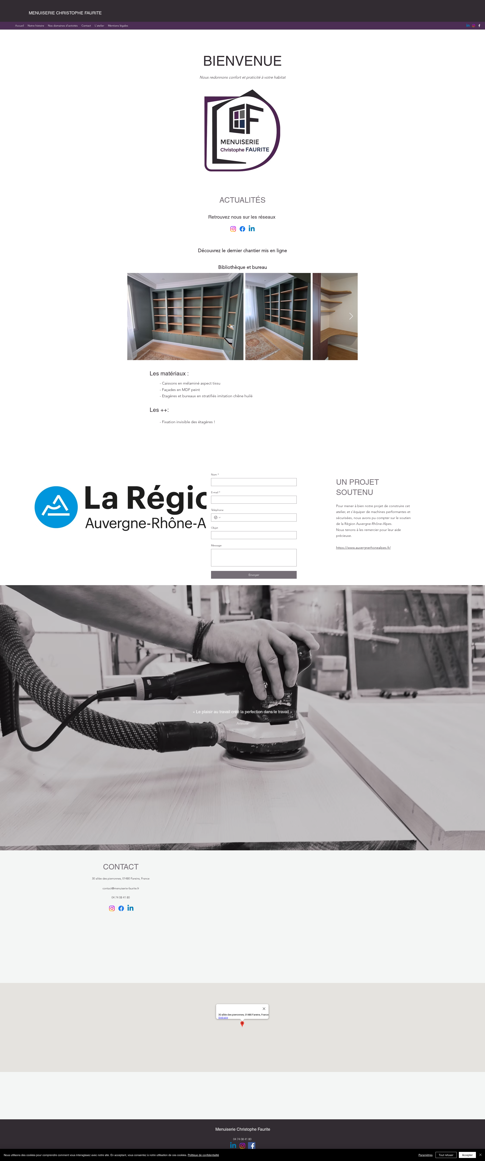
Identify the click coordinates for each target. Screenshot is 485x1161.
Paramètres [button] (426, 1155)
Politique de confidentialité (203, 1155)
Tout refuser (446, 1155)
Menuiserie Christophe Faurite (242, 1129)
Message (216, 545)
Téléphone (217, 510)
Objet (214, 527)
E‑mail (215, 492)
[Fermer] (480, 1155)
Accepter (467, 1155)
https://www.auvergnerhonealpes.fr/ (363, 548)
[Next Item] (351, 316)
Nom (215, 474)
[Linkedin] (468, 25)
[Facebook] (479, 25)
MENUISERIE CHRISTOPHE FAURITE (65, 13)
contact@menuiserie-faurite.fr (120, 888)
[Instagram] (474, 25)
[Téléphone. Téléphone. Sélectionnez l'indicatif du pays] (217, 517)
